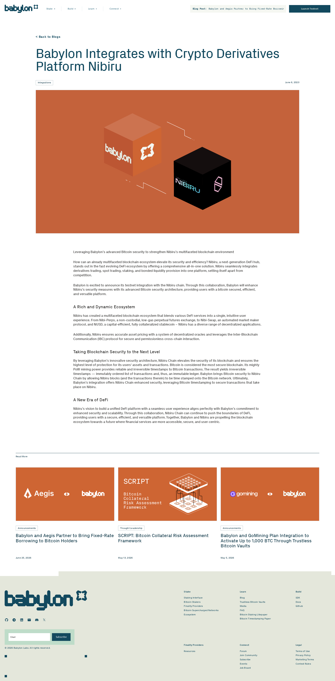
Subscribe (61, 637)
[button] (50, 9)
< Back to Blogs (48, 37)
